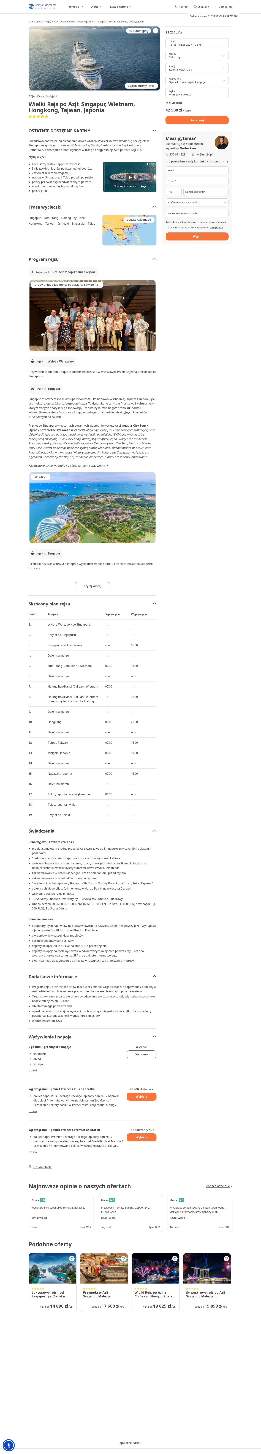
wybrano (141, 1054)
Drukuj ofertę (42, 1167)
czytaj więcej (37, 157)
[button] (92, 130)
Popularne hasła (129, 1443)
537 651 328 (177, 154)
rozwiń (33, 1070)
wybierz (141, 1096)
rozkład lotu (173, 103)
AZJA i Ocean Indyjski (64, 21)
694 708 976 (231, 16)
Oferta (95, 6)
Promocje (73, 6)
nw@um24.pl (204, 154)
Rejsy (48, 21)
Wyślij (197, 237)
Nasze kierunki (119, 6)
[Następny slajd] (156, 316)
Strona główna (36, 21)
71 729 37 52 (214, 16)
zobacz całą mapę (139, 220)
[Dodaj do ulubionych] (155, 30)
